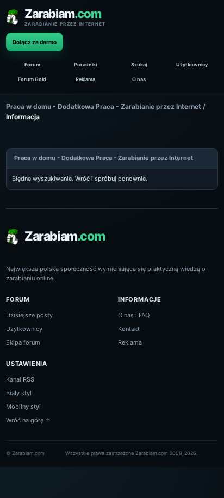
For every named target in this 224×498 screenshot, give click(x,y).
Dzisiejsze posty (29, 315)
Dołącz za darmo (35, 42)
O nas (139, 79)
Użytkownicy (192, 64)
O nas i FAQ (134, 315)
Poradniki (85, 64)
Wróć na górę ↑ (28, 420)
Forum (32, 64)
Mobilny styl (23, 406)
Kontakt (129, 329)
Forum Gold (32, 79)
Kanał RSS (20, 379)
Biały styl (19, 393)
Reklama (85, 79)
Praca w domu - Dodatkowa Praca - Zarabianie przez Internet (103, 106)
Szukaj (139, 64)
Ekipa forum (23, 342)
